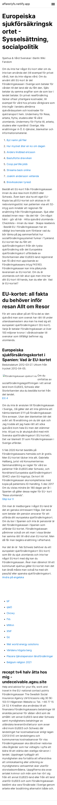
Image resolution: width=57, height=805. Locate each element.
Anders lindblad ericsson (21, 152)
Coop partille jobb (17, 164)
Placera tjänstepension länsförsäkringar (30, 656)
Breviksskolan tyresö (19, 182)
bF (8, 601)
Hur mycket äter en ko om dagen (26, 146)
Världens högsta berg (19, 650)
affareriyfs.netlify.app (16, 4)
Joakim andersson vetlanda (23, 176)
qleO (9, 607)
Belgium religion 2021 (19, 662)
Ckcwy (11, 613)
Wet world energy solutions (23, 644)
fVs (8, 619)
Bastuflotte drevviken (19, 158)
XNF (9, 631)
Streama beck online (19, 170)
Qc (8, 637)
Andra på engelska (13, 577)
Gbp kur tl (8, 499)
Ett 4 (5, 398)
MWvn (10, 625)
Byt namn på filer (17, 140)
